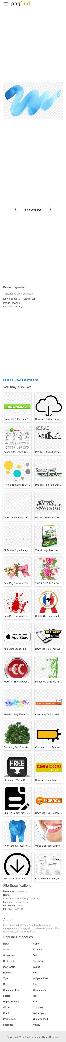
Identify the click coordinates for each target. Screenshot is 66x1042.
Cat (35, 955)
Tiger (5, 978)
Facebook (8, 1024)
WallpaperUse (40, 978)
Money (36, 1024)
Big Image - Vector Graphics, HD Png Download (28, 780)
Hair (35, 995)
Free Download (33, 209)
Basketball (8, 961)
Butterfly (37, 949)
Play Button (9, 966)
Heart (6, 943)
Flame (36, 943)
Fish (35, 1001)
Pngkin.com (9, 1018)
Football (7, 995)
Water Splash (40, 1013)
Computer (38, 1007)
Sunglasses (9, 955)
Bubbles (7, 972)
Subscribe (38, 961)
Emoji (36, 984)
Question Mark (41, 1018)
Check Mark (39, 989)
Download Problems (26, 380)
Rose (6, 984)
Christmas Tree (11, 989)
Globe (6, 1007)
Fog (35, 972)
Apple (6, 949)
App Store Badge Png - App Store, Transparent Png (30, 648)
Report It (8, 380)
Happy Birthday (11, 1001)
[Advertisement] (33, 49)
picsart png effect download (19, 293)
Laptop (36, 966)
